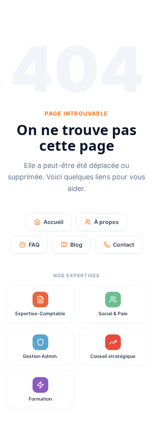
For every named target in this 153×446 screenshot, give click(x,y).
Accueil (54, 221)
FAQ (34, 244)
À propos (106, 221)
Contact (123, 244)
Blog (76, 244)
